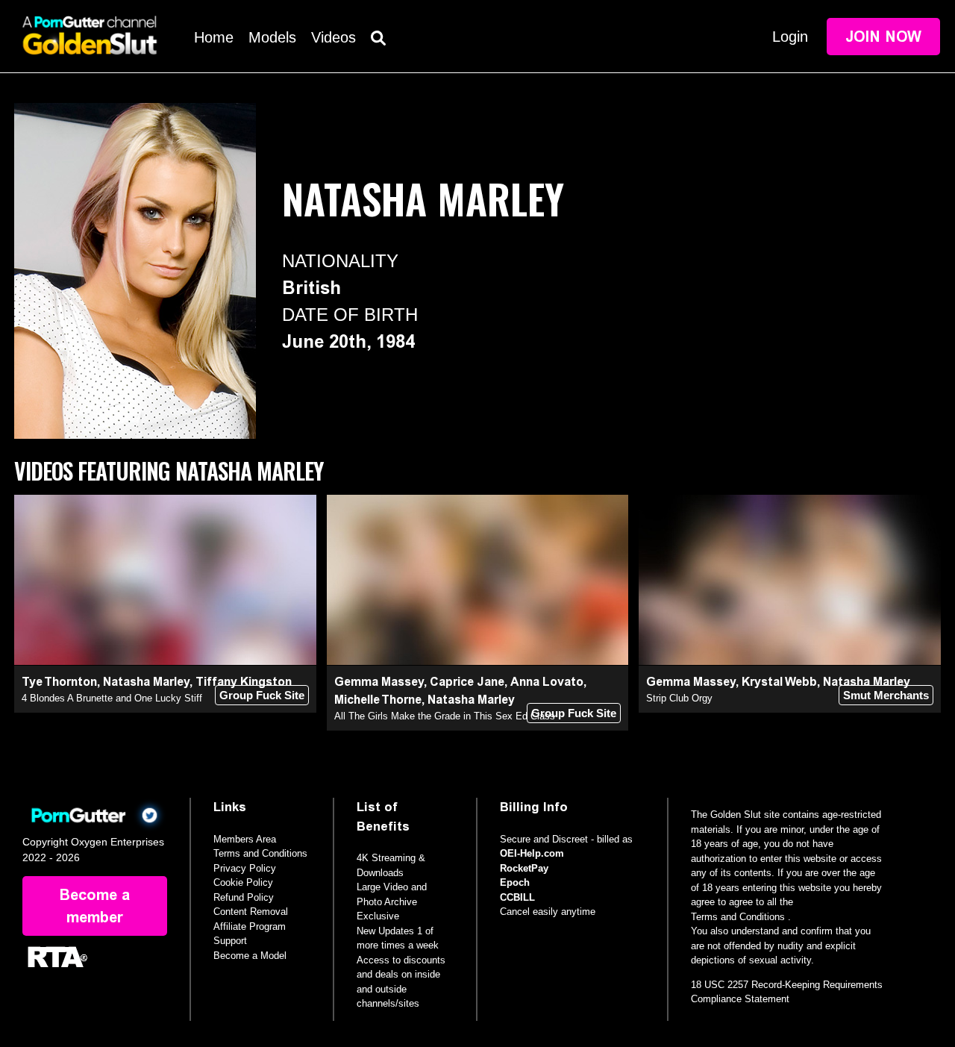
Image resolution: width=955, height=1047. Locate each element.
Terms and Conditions (260, 853)
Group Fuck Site (261, 695)
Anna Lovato (546, 682)
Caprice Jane (467, 682)
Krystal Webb (779, 682)
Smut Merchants (886, 695)
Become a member (95, 906)
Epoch (515, 882)
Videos (333, 37)
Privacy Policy (244, 868)
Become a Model (249, 955)
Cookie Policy (243, 882)
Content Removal (250, 911)
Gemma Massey (379, 682)
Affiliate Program (249, 926)
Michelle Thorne (378, 700)
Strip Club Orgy (679, 698)
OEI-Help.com (532, 853)
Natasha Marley (146, 682)
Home (214, 37)
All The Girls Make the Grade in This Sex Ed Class (444, 716)
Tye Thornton (59, 682)
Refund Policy (243, 897)
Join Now (883, 37)
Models (272, 37)
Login (790, 36)
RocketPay (524, 868)
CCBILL (517, 897)
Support (230, 940)
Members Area (244, 839)
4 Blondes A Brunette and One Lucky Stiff (112, 698)
